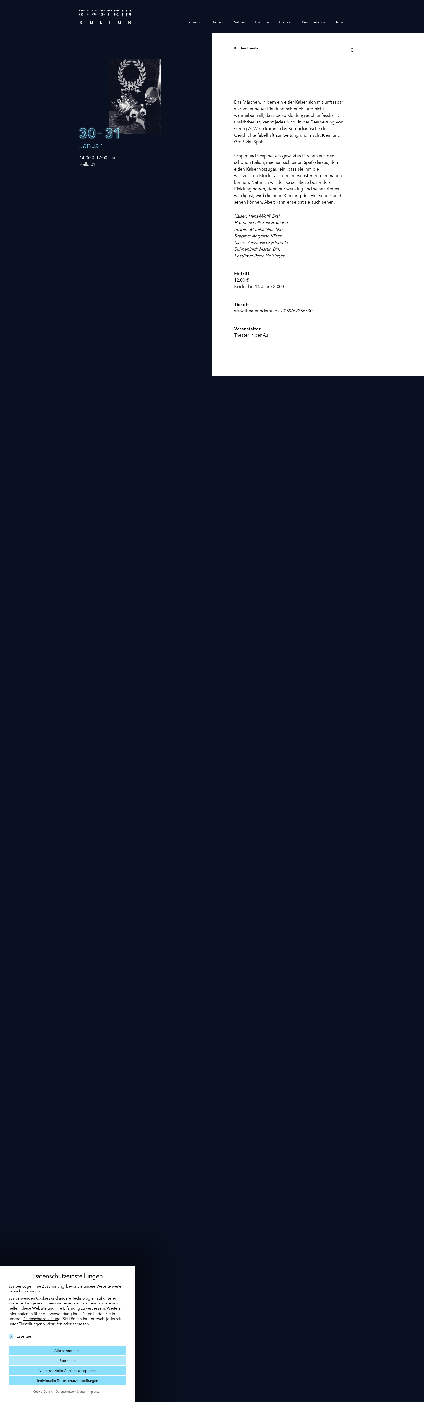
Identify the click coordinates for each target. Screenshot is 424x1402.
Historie (262, 22)
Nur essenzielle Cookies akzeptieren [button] (68, 1371)
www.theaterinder (251, 311)
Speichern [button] (68, 1361)
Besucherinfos (314, 22)
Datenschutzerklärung (42, 1319)
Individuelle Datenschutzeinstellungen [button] (67, 1381)
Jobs (339, 22)
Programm (192, 22)
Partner (239, 22)
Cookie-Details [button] (43, 1391)
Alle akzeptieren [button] (67, 1351)
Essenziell (24, 1337)
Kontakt (285, 22)
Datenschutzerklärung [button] (70, 1391)
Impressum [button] (95, 1391)
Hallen (217, 22)
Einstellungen (30, 1324)
